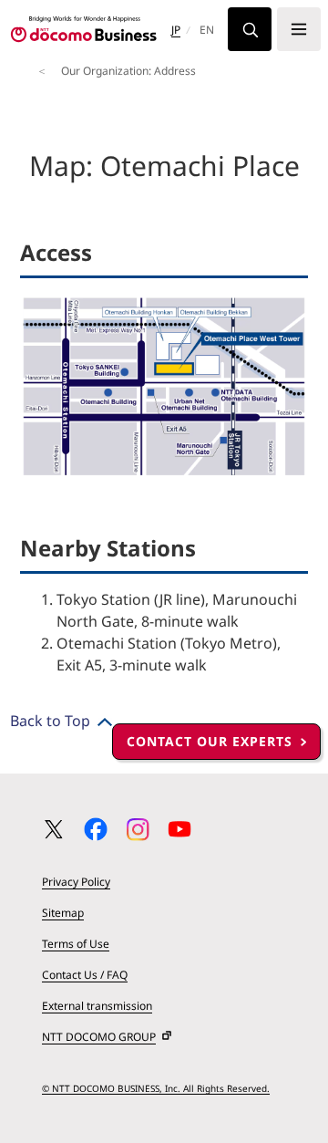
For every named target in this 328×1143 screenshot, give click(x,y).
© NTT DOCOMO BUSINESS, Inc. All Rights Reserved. (156, 1088)
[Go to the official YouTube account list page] (179, 829)
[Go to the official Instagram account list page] (137, 829)
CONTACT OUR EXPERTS (209, 741)
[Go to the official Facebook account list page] (96, 829)
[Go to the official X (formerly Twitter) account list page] (54, 829)
